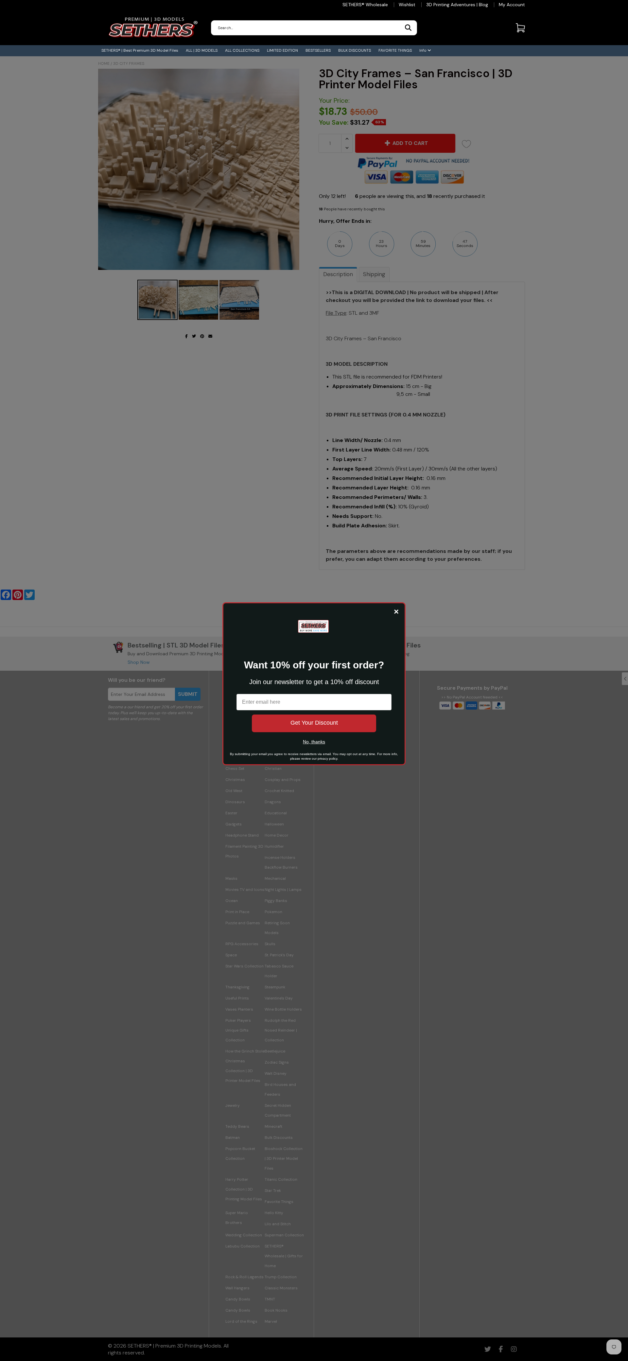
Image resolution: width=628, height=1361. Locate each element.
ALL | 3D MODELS (202, 50)
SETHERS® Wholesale (365, 4)
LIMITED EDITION (282, 50)
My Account (512, 4)
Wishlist (407, 4)
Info (423, 50)
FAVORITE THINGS (395, 50)
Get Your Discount (314, 722)
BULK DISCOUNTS (354, 50)
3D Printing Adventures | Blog (457, 4)
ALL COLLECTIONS (242, 50)
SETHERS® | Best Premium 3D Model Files (139, 50)
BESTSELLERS (318, 50)
